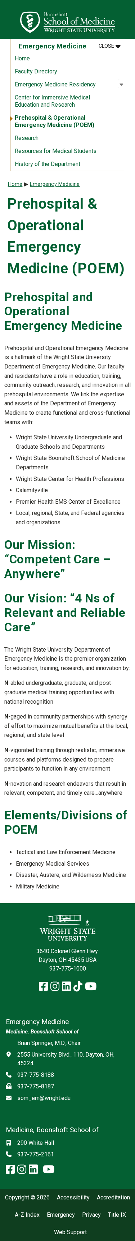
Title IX (117, 1215)
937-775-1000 (67, 968)
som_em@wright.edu (44, 1098)
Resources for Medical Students (55, 151)
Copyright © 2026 (27, 1198)
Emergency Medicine (55, 184)
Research (27, 138)
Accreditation (113, 1198)
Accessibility (73, 1198)
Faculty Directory (36, 71)
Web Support (70, 1232)
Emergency (61, 1215)
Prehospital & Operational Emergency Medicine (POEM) (54, 121)
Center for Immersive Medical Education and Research (52, 101)
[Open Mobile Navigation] (126, 19)
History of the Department (47, 164)
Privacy (91, 1215)
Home (22, 58)
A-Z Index (27, 1215)
